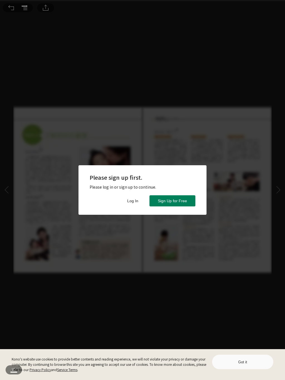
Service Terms (67, 369)
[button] (11, 7)
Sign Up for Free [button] (172, 201)
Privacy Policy (40, 369)
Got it (242, 362)
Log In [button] (132, 201)
